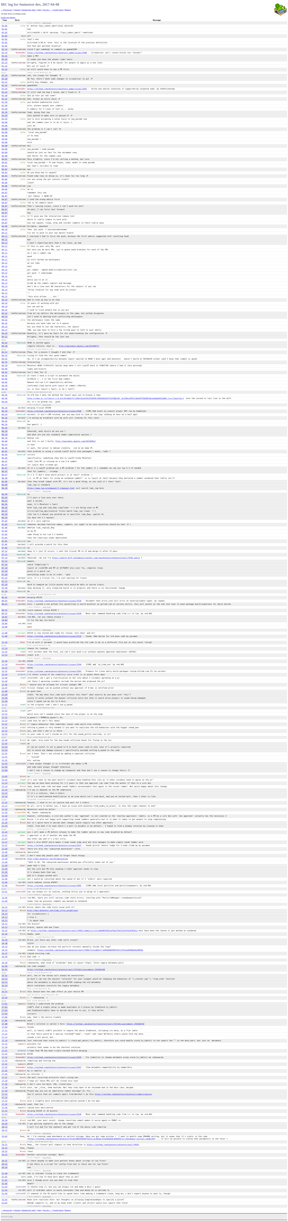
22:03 (4, 1200)
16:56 (4, 995)
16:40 (4, 966)
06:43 (4, 445)
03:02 (4, 26)
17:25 (4, 1064)
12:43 (4, 674)
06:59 (4, 518)
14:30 (4, 940)
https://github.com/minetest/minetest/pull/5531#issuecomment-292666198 (66, 969)
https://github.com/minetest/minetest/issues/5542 (54, 671)
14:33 (4, 947)
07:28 (4, 588)
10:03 (4, 617)
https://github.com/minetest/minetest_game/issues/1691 (57, 89)
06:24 (4, 414)
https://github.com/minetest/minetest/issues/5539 (54, 601)
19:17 (4, 1141)
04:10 (4, 229)
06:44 (4, 448)
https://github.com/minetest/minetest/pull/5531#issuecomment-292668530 (105, 1024)
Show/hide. (47, 23)
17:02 (4, 1004)
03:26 (4, 85)
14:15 (4, 931)
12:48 (4, 691)
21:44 (4, 1194)
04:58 (4, 398)
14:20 (4, 934)
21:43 (4, 1190)
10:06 (4, 623)
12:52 (4, 708)
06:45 (4, 451)
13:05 (4, 776)
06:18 (4, 408)
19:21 (4, 1145)
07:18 (4, 568)
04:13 (4, 286)
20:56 (4, 1167)
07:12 (4, 551)
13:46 (4, 882)
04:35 (4, 359)
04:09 (4, 226)
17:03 (4, 1007)
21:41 (4, 1177)
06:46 (4, 455)
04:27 (4, 340)
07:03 (4, 521)
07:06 (4, 548)
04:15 (4, 310)
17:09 (4, 1027)
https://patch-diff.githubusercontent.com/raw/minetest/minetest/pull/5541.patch (96, 558)
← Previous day (6, 10)
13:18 (4, 809)
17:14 (4, 1040)
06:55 (4, 501)
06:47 (4, 461)
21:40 (4, 1173)
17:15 (4, 1044)
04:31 (4, 349)
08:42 (4, 597)
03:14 (4, 49)
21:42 (4, 1180)
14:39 (4, 957)
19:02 (4, 1136)
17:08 (4, 1024)
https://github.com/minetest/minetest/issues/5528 (54, 613)
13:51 (4, 892)
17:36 (4, 1108)
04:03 (4, 172)
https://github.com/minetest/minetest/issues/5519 (54, 636)
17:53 (4, 1111)
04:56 (4, 395)
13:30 (4, 879)
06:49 (4, 488)
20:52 (4, 1161)
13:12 (4, 780)
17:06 (4, 1017)
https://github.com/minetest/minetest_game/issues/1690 (57, 53)
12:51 (4, 705)
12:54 (4, 737)
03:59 (4, 112)
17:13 (4, 1037)
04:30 (4, 346)
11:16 (4, 642)
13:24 (4, 829)
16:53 (4, 979)
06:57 (4, 511)
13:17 (4, 806)
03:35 (4, 99)
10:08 (4, 627)
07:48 (4, 594)
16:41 (4, 969)
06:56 (4, 504)
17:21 (4, 1051)
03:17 (4, 72)
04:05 (4, 176)
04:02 (4, 169)
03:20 (4, 79)
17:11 (4, 1030)
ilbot (11, 1217)
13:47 (4, 889)
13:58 (4, 901)
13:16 (4, 796)
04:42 (4, 372)
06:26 (4, 418)
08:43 (4, 604)
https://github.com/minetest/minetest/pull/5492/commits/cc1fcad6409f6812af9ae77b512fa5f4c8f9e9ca (84, 931)
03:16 (4, 56)
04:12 (4, 263)
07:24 (4, 585)
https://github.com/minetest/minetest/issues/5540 (54, 411)
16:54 (4, 986)
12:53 (4, 731)
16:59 (4, 1001)
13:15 (4, 790)
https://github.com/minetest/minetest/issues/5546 (54, 1057)
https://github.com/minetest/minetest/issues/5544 (54, 664)
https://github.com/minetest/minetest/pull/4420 (113, 1145)
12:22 (4, 668)
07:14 (4, 558)
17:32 (4, 1101)
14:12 (4, 907)
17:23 (4, 1054)
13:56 (4, 898)
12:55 (4, 750)
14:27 (4, 937)
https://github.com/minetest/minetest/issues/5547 (54, 1067)
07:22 (4, 578)
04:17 (4, 330)
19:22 (4, 1148)
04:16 (4, 313)
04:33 (4, 352)
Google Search (58, 10)
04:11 (4, 233)
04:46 (4, 379)
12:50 (4, 698)
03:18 (4, 75)
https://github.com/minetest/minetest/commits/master (123, 1094)
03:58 (4, 102)
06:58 (4, 514)
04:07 (4, 193)
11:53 (4, 652)
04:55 (4, 392)
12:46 (4, 685)
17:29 (4, 1081)
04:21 (4, 337)
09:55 (4, 610)
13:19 (4, 826)
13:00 (4, 770)
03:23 (4, 82)
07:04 (4, 524)
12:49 (4, 695)
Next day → (47, 10)
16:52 (4, 975)
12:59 (4, 764)
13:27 (4, 835)
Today (39, 10)
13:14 (4, 783)
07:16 (4, 565)
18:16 (4, 1117)
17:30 (4, 1084)
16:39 (4, 963)
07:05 (4, 534)
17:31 (4, 1094)
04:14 (4, 300)
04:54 (4, 389)
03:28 (4, 96)
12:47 (4, 688)
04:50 (4, 386)
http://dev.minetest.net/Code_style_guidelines (52, 910)
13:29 (4, 869)
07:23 (4, 581)
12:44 (4, 678)
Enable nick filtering (8, 18)
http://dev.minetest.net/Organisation (47, 859)
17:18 (4, 1047)
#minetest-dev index (28, 10)
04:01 (4, 159)
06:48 (4, 478)
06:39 (4, 431)
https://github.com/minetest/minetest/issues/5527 (54, 845)
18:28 (4, 1120)
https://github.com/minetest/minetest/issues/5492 (54, 886)
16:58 (4, 998)
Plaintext (68, 10)
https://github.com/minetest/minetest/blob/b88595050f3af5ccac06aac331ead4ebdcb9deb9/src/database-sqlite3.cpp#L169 (91, 1139)
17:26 (4, 1071)
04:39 (4, 365)
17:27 (4, 1077)
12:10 (4, 661)
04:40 (4, 369)
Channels (17, 10)
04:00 (4, 122)
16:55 (4, 989)
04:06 (4, 179)
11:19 (4, 648)
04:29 (4, 343)
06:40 (4, 441)
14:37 (4, 953)
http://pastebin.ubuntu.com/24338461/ (75, 441)
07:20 (4, 575)
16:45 (4, 972)
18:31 (4, 1127)
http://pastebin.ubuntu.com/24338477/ (79, 346)
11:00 (4, 633)
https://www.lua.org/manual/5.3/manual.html (51, 488)
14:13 (4, 910)
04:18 (4, 333)
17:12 (4, 1034)
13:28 (4, 849)
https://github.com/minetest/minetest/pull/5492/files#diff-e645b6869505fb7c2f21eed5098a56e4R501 (90, 950)
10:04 (4, 620)
